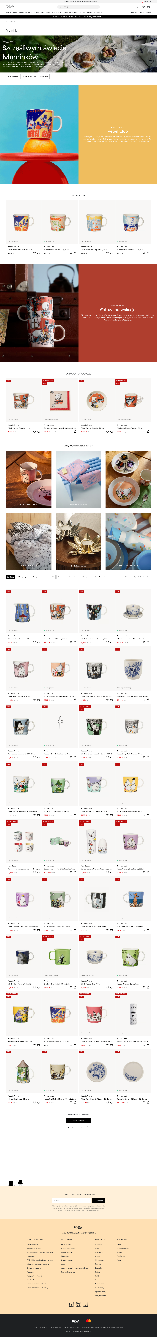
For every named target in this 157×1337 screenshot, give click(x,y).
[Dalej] (151, 76)
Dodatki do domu (25, 12)
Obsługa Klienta (32, 1244)
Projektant (98, 577)
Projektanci (99, 1252)
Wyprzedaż (99, 1260)
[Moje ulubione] (143, 6)
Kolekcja (85, 577)
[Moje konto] (138, 6)
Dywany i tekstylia (71, 12)
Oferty (148, 12)
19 (82, 1127)
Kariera (119, 1252)
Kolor (60, 577)
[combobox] (146, 1)
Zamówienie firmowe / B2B (36, 1284)
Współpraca (121, 1256)
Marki (142, 12)
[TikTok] (85, 1304)
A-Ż (7, 21)
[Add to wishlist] (34, 253)
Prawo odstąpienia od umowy (37, 1288)
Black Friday (99, 1288)
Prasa (119, 1260)
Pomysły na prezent (102, 1280)
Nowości (134, 12)
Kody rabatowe (100, 1295)
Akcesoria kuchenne (42, 12)
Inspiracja (98, 1244)
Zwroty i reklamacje (34, 1248)
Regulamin (30, 1272)
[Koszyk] (148, 6)
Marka (49, 577)
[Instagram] (78, 1304)
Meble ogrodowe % (94, 12)
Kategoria (36, 577)
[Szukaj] (60, 7)
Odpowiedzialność (123, 1248)
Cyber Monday (100, 1292)
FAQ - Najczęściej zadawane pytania (40, 1260)
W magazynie (23, 577)
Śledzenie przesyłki (34, 1268)
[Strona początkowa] (10, 6)
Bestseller (98, 1268)
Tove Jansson (12, 77)
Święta (97, 1272)
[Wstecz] (6, 76)
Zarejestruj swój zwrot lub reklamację (40, 1252)
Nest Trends (99, 1284)
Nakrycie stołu (11, 12)
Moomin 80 (44, 77)
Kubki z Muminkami (29, 77)
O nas (119, 1244)
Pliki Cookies (31, 1280)
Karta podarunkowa (68, 1272)
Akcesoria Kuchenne (68, 1248)
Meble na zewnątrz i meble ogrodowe (74, 1268)
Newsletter (31, 1256)
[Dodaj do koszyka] (38, 253)
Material (72, 577)
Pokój (97, 1276)
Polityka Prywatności (34, 1276)
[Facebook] (71, 1304)
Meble (82, 12)
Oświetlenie (56, 12)
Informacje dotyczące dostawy (38, 1264)
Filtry (12, 577)
